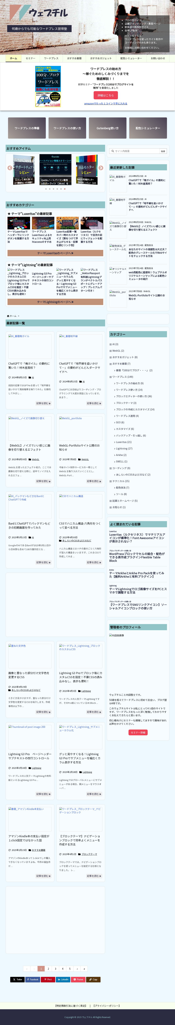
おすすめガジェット (125, 357)
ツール (121, 494)
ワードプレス (122, 376)
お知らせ (119, 507)
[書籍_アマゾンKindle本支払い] (30, 819)
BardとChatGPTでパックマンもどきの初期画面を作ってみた (29, 525)
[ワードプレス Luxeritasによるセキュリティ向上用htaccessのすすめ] (43, 223)
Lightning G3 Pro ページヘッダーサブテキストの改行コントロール (43, 278)
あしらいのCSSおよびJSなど (76, 540)
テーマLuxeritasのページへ (54, 253)
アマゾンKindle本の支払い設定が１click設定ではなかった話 (28, 838)
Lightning (86, 690)
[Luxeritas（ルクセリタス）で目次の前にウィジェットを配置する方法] (92, 223)
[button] (12, 169)
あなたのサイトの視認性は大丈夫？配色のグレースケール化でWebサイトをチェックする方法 (148, 253)
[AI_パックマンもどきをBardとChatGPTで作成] (30, 506)
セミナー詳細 (138, 732)
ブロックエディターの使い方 (134, 396)
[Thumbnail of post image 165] (30, 737)
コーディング (121, 468)
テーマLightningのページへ (54, 302)
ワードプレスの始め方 (130, 383)
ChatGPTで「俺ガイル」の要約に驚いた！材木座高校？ (29, 365)
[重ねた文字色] (30, 656)
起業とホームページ (125, 500)
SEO (120, 422)
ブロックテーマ (89, 854)
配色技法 (122, 487)
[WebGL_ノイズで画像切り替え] (30, 428)
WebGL (35, 459)
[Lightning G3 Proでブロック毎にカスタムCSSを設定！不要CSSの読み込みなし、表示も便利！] (19, 273)
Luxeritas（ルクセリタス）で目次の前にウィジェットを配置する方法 (91, 236)
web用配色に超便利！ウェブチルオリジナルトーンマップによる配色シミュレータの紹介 (148, 276)
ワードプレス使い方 (129, 389)
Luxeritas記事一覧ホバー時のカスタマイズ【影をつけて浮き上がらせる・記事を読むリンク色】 (67, 238)
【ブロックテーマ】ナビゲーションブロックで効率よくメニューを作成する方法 (79, 840)
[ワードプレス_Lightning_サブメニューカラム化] (80, 737)
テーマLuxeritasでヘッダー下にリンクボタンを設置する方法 (18, 236)
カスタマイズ (125, 428)
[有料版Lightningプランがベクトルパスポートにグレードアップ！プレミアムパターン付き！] (92, 271)
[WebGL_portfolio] (80, 428)
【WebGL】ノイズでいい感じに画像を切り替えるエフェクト (29, 447)
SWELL (121, 461)
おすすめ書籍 (38, 850)
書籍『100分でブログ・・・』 (134, 370)
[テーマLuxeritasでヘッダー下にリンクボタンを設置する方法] (19, 223)
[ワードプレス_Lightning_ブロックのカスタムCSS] (80, 656)
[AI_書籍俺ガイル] (30, 346)
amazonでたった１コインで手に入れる (105, 103)
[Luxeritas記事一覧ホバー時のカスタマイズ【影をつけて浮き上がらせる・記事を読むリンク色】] (67, 223)
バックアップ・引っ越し (131, 435)
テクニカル (120, 481)
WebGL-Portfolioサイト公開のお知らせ (147, 297)
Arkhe (121, 455)
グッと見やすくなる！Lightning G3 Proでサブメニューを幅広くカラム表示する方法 (67, 287)
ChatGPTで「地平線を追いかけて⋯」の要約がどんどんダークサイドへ (79, 367)
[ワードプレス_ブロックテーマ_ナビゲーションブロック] (80, 819)
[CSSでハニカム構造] (80, 506)
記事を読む (42, 403)
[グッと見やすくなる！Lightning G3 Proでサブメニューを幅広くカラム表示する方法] (67, 273)
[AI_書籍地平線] (80, 346)
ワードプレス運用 (127, 416)
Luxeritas (124, 442)
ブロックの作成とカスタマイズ (135, 409)
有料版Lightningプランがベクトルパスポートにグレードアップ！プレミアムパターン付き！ (91, 283)
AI (33, 377)
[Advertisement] (55, 604)
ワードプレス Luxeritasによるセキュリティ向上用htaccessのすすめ (42, 236)
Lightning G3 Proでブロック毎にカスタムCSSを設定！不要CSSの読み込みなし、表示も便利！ (19, 287)
